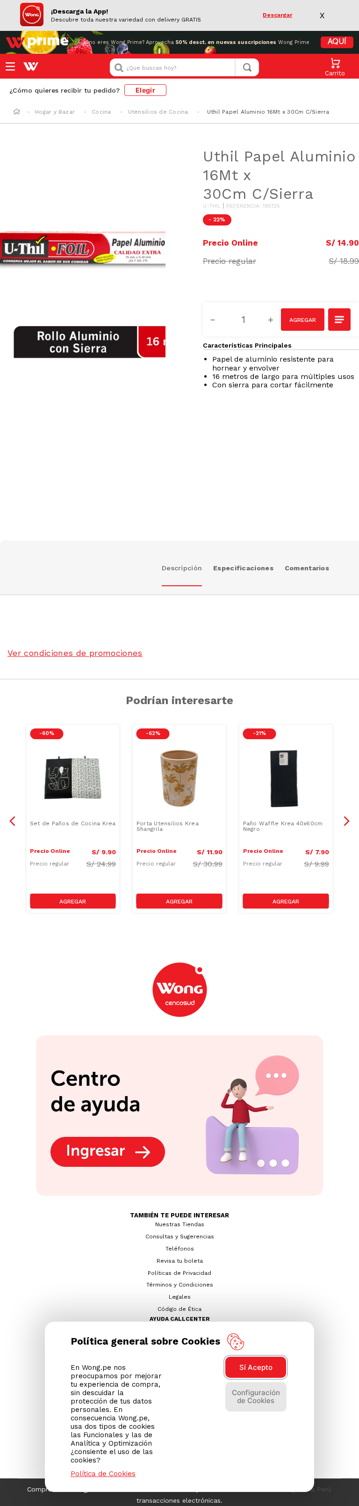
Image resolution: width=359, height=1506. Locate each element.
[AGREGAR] (302, 319)
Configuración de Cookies (256, 1396)
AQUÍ (337, 42)
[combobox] (184, 67)
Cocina (101, 112)
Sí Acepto (256, 1367)
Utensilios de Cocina (158, 112)
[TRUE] (73, 901)
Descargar (277, 15)
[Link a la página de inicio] (16, 112)
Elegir (145, 90)
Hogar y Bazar (55, 112)
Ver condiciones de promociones (75, 653)
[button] (340, 320)
